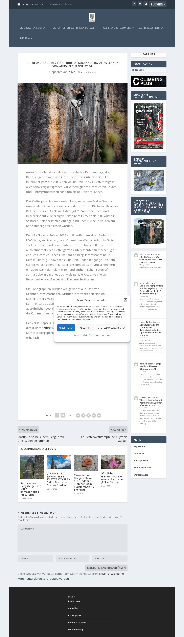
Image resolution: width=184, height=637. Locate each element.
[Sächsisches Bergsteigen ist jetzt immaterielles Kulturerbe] (32, 467)
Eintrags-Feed (141, 460)
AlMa (71, 72)
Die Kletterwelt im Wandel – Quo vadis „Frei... (55, 4)
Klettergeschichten (150, 28)
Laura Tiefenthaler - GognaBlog (149, 323)
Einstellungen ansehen (111, 327)
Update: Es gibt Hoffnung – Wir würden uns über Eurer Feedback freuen (150, 258)
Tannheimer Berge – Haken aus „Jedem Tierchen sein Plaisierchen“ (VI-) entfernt (85, 482)
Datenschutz (94, 335)
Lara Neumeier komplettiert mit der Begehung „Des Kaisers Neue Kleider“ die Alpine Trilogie (151, 288)
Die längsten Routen (32, 28)
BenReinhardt (146, 363)
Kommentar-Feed (143, 467)
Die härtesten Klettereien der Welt (74, 28)
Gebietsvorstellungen (117, 28)
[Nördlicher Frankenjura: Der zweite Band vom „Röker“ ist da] (113, 462)
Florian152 (144, 397)
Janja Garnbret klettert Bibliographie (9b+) (150, 366)
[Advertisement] (72, 373)
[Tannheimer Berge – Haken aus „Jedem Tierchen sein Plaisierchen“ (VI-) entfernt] (86, 463)
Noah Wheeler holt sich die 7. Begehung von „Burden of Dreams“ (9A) (151, 401)
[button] (125, 299)
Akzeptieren (66, 327)
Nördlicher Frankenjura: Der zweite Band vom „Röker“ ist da (112, 478)
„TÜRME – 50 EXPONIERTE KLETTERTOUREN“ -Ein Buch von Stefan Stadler (59, 479)
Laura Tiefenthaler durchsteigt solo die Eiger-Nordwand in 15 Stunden (150, 330)
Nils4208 (143, 283)
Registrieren (140, 446)
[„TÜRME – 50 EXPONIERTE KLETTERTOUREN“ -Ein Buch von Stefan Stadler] (59, 462)
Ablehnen (85, 327)
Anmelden (139, 453)
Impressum (105, 335)
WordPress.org (141, 474)
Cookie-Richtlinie (81, 335)
